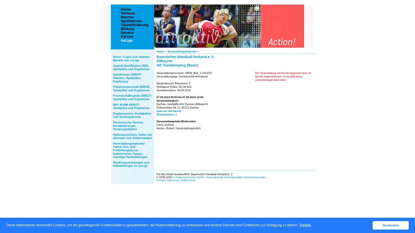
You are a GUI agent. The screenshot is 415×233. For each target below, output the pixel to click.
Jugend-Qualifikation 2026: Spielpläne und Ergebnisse (131, 67)
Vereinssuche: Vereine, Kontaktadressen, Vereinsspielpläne (128, 126)
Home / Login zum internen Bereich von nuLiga (131, 58)
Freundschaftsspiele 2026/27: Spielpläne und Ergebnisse (132, 97)
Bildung (127, 29)
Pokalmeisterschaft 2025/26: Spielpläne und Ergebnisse (131, 88)
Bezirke (127, 17)
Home (160, 51)
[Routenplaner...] (166, 114)
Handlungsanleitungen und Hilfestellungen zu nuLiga (131, 164)
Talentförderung (134, 25)
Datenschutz (188, 180)
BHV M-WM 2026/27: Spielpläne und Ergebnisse (131, 106)
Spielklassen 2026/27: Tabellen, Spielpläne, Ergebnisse (127, 78)
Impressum (173, 180)
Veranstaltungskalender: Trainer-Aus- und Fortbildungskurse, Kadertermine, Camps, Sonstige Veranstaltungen (130, 150)
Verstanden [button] (390, 225)
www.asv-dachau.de (168, 111)
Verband (128, 13)
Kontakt (160, 180)
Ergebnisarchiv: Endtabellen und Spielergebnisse (132, 115)
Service (127, 33)
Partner (127, 37)
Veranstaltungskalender (182, 51)
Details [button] (305, 225)
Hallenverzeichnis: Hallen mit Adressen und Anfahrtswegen (132, 136)
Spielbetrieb (131, 21)
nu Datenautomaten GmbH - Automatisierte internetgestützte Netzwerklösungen (219, 177)
